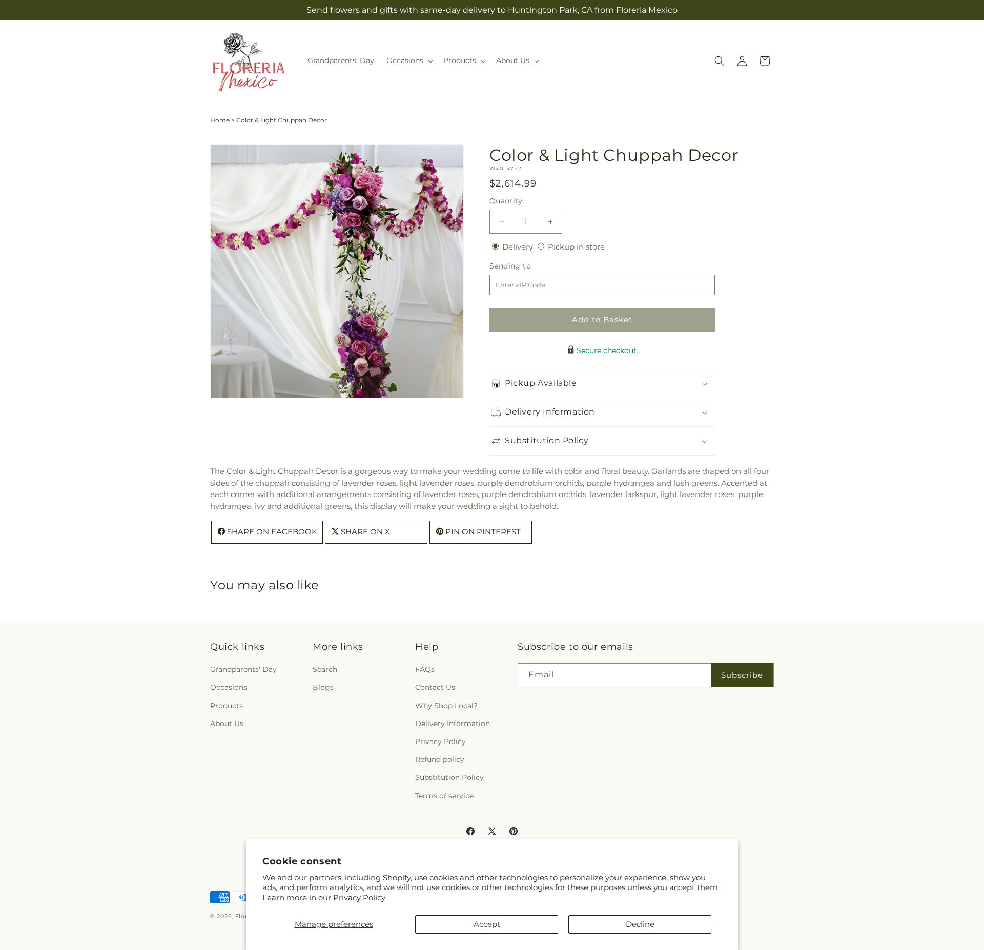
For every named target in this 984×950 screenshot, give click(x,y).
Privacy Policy (359, 897)
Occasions (228, 687)
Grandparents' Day (243, 669)
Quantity (505, 200)
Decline (640, 924)
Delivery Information (452, 723)
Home (220, 120)
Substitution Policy (449, 777)
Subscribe (742, 675)
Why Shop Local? (446, 705)
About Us (226, 723)
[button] (408, 60)
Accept (487, 924)
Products (226, 705)
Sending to (525, 266)
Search (325, 669)
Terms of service (444, 795)
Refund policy (439, 759)
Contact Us (435, 687)
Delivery (518, 247)
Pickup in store (576, 247)
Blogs (323, 687)
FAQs (425, 669)
